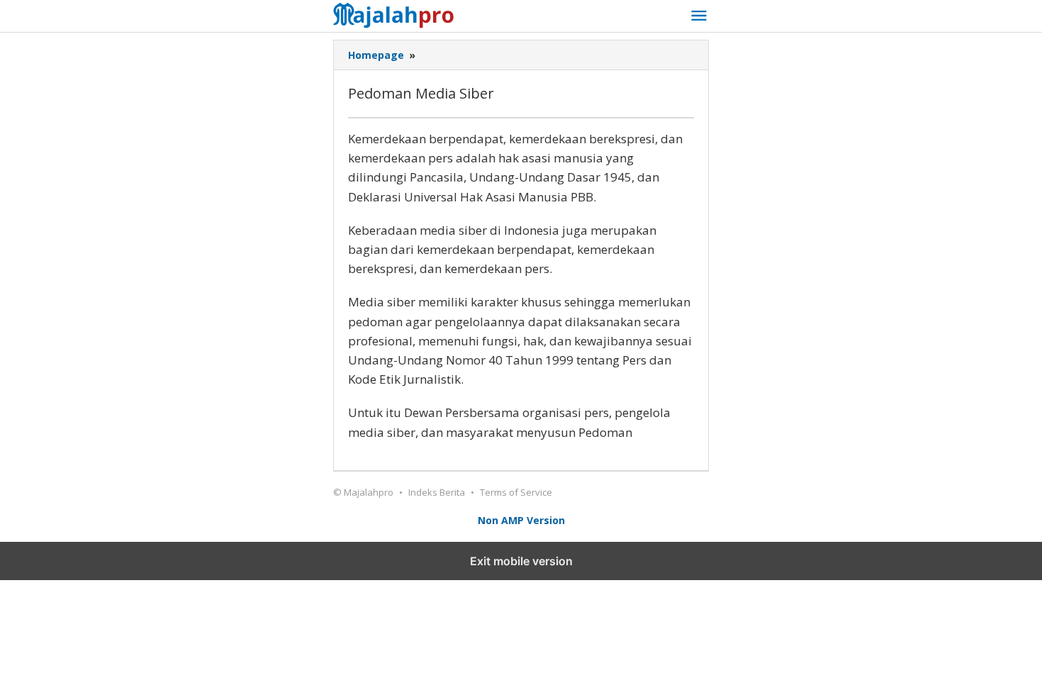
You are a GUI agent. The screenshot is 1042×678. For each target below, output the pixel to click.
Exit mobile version (521, 561)
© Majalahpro (363, 492)
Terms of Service (516, 492)
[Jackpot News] (397, 13)
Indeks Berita (436, 492)
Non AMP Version (521, 520)
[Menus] (699, 16)
